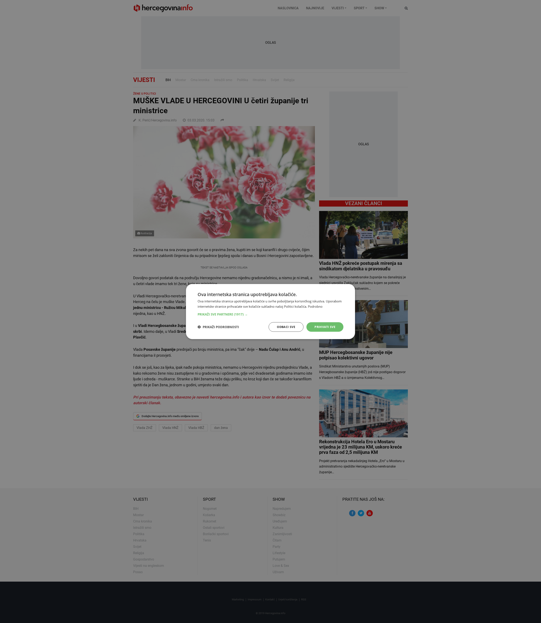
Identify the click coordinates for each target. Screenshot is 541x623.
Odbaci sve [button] (286, 327)
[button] (270, 314)
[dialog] (270, 311)
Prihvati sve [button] (324, 327)
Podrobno (315, 306)
